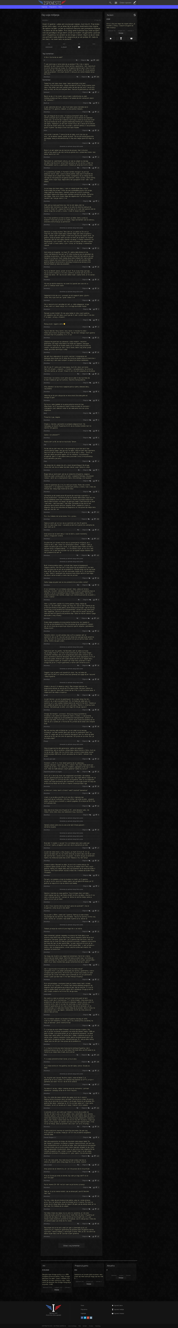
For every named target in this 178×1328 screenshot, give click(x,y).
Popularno (52, 7)
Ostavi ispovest (125, 2)
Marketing (97, 1326)
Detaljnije (121, 33)
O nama (91, 1326)
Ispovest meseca (119, 1313)
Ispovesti (53, 2)
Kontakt (85, 1326)
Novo (60, 7)
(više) (51, 1284)
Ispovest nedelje (119, 1309)
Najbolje (44, 7)
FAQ (79, 1326)
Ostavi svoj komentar (71, 1245)
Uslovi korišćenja (72, 1326)
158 (79, 43)
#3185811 (45, 20)
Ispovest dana (118, 1305)
